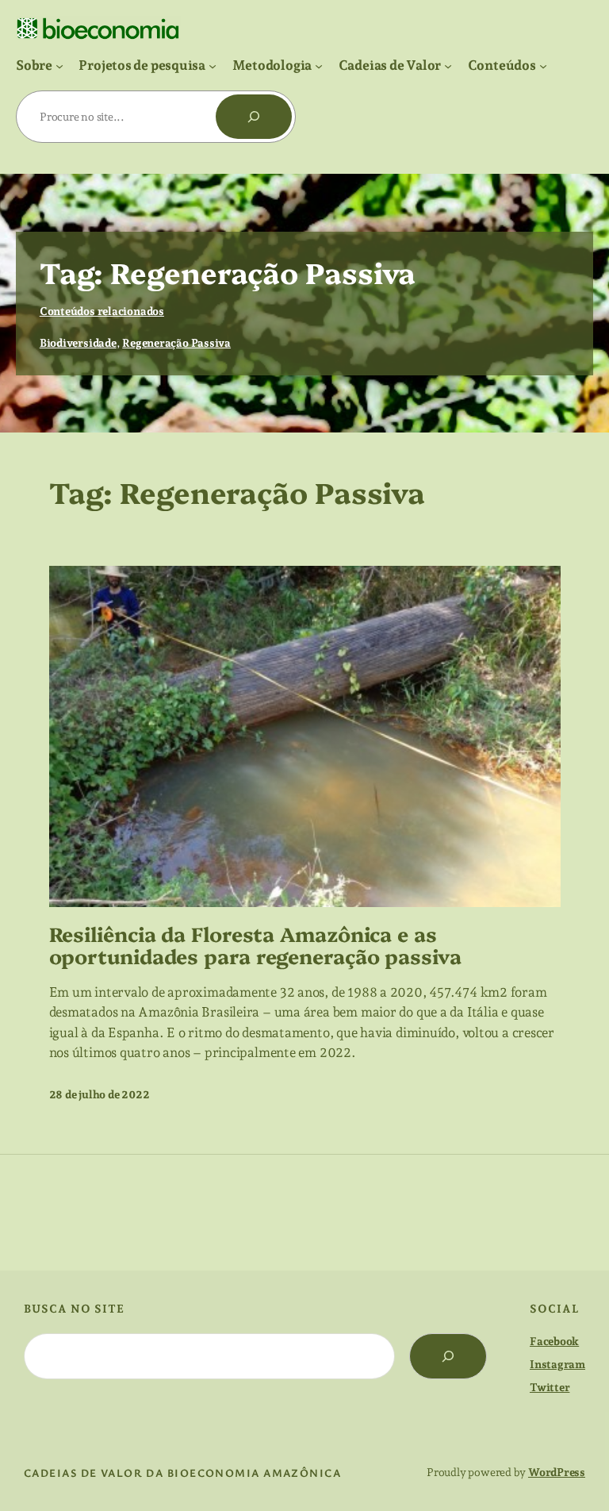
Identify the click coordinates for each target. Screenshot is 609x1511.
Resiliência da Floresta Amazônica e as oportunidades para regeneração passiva (255, 944)
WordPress (556, 1472)
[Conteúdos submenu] (543, 65)
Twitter (549, 1387)
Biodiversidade (78, 342)
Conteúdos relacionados (102, 311)
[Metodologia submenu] (319, 65)
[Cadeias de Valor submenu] (448, 65)
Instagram (557, 1364)
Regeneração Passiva (176, 342)
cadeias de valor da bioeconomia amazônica (182, 1472)
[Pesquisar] (254, 116)
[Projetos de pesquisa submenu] (212, 65)
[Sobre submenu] (59, 65)
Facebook (554, 1341)
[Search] (448, 1356)
